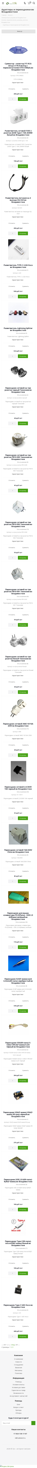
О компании (18, 1359)
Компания (18, 1355)
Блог (18, 1404)
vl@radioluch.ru (20, 1438)
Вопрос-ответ (18, 1407)
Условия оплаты (18, 1385)
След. (13, 1345)
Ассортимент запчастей (18, 1396)
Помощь (18, 1382)
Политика (18, 1373)
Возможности (18, 1393)
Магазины (18, 1370)
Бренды (18, 1410)
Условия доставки (18, 1387)
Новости (18, 1362)
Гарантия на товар (18, 1390)
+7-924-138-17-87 (20, 1434)
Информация (18, 1378)
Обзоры (18, 1413)
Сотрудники (18, 1365)
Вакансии (18, 1367)
